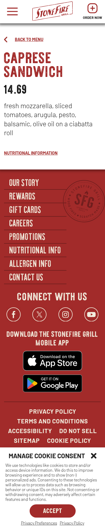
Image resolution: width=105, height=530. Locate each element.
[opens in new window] (52, 361)
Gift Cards (25, 209)
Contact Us (26, 277)
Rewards (22, 196)
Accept (52, 510)
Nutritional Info (35, 250)
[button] (94, 456)
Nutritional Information (31, 152)
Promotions (27, 236)
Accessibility (30, 430)
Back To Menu (29, 39)
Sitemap (27, 440)
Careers (21, 223)
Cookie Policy (69, 440)
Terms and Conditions (52, 420)
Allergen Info (30, 263)
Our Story (24, 182)
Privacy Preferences (39, 522)
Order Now (92, 13)
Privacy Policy (72, 522)
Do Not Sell (78, 430)
